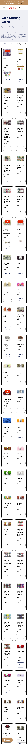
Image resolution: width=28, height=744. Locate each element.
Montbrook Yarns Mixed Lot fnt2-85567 (20, 199)
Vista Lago (20, 397)
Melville (6, 529)
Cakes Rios (7, 733)
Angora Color (6, 315)
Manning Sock (6, 263)
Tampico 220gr (19, 504)
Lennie (19, 453)
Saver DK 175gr (19, 426)
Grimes (19, 263)
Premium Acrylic (10, 33)
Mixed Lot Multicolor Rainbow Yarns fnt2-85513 (20, 594)
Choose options (7, 80)
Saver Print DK (20, 652)
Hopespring (7, 399)
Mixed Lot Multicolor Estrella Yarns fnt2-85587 (20, 99)
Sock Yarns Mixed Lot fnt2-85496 (7, 653)
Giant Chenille (19, 734)
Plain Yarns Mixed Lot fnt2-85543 (7, 427)
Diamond (19, 56)
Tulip (5, 58)
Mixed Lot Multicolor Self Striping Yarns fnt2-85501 (7, 563)
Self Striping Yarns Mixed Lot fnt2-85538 (20, 317)
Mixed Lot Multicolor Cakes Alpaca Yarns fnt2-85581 (7, 167)
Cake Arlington (6, 345)
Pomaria (6, 289)
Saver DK (6, 707)
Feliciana (19, 289)
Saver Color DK (7, 681)
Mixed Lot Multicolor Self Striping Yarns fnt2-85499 (20, 532)
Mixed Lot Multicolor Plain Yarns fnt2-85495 (20, 625)
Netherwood (7, 503)
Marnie (6, 453)
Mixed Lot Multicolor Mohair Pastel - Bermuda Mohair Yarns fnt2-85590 (7, 134)
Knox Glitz (7, 478)
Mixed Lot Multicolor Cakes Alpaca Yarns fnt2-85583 (7, 99)
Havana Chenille (6, 371)
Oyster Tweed (6, 230)
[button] (4, 7)
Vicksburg (20, 478)
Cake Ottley (20, 344)
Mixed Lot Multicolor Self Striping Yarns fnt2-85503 (20, 563)
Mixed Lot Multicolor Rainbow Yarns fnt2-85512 (7, 594)
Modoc (19, 229)
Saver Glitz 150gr (20, 681)
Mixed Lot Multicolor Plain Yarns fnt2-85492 (7, 625)
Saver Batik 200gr (20, 708)
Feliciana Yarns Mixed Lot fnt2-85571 (20, 166)
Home (2, 11)
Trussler (19, 371)
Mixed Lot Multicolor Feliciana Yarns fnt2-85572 (7, 199)
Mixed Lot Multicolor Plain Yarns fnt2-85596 (20, 131)
